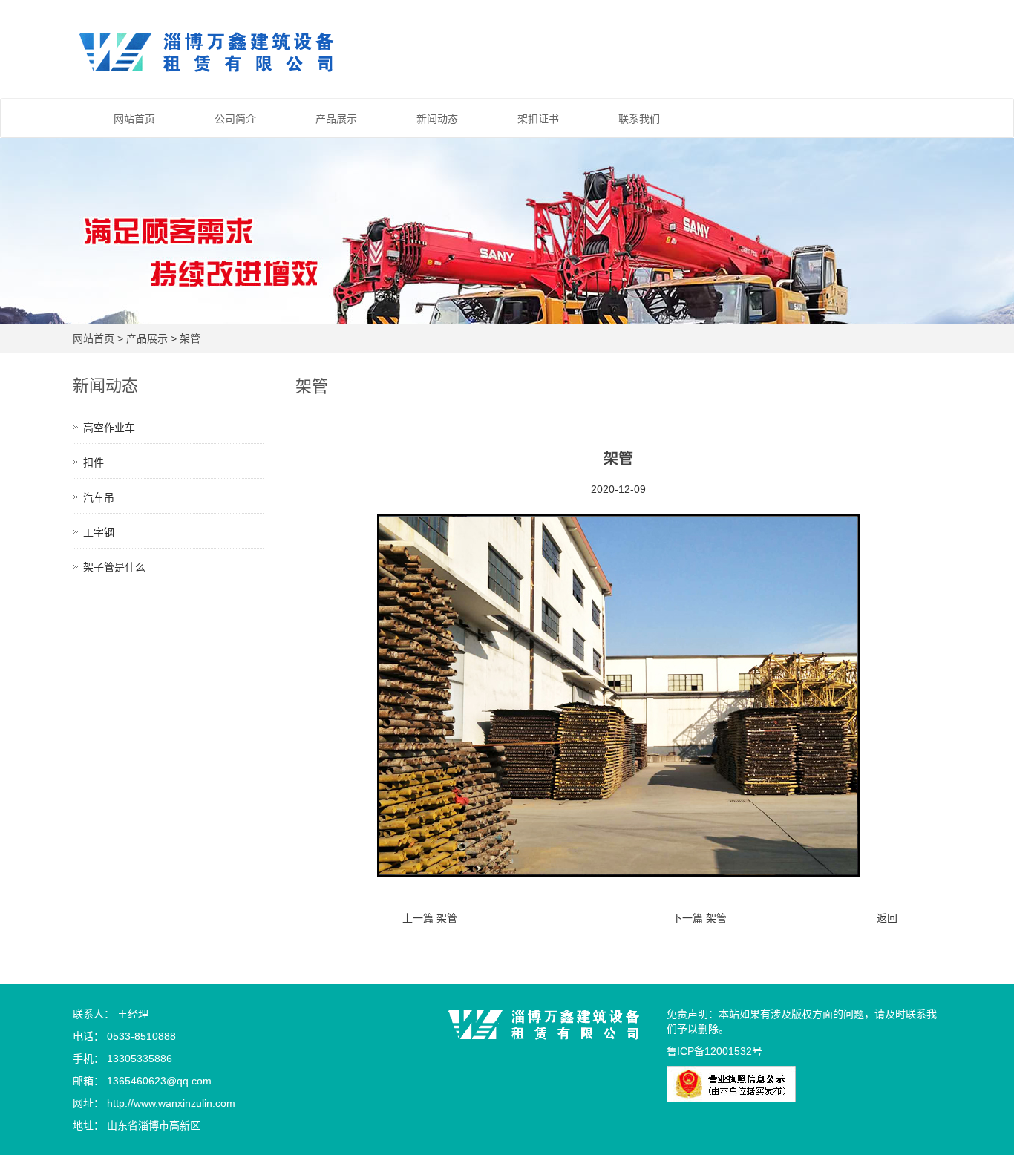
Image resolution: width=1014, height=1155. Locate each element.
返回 (887, 918)
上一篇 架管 (429, 918)
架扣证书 (538, 119)
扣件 (93, 462)
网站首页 (134, 119)
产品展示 (336, 119)
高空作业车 (109, 427)
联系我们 (639, 119)
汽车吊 (98, 497)
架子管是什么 (114, 567)
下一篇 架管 (699, 918)
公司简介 (235, 119)
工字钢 (98, 532)
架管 (190, 338)
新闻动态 (437, 119)
